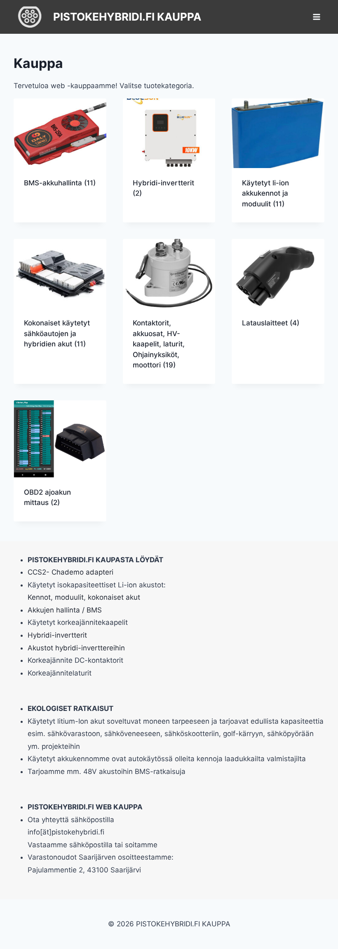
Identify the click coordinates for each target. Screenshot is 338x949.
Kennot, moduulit (56, 597)
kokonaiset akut (114, 597)
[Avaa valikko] (316, 16)
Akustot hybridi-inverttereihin (76, 648)
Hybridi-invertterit (57, 635)
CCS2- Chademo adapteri (70, 572)
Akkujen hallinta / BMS (65, 610)
